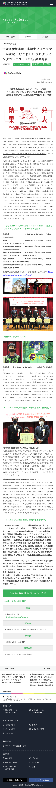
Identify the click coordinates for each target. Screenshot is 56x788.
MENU (51, 3)
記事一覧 (28, 37)
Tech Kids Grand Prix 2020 (28, 148)
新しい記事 (10, 37)
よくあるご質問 (38, 729)
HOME (4, 697)
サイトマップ (10, 733)
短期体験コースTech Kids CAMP (38, 711)
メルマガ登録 (10, 729)
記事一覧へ (7, 691)
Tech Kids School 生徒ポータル (15, 746)
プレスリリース (12, 697)
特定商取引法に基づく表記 (11, 768)
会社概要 (8, 758)
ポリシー (35, 763)
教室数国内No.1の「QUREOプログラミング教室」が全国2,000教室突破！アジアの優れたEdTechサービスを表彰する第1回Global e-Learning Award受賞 (42, 679)
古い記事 (45, 37)
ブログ (34, 725)
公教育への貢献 (11, 763)
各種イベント (10, 725)
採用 (33, 767)
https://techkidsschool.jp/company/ (16, 617)
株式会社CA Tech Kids (38, 139)
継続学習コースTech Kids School (11, 711)
